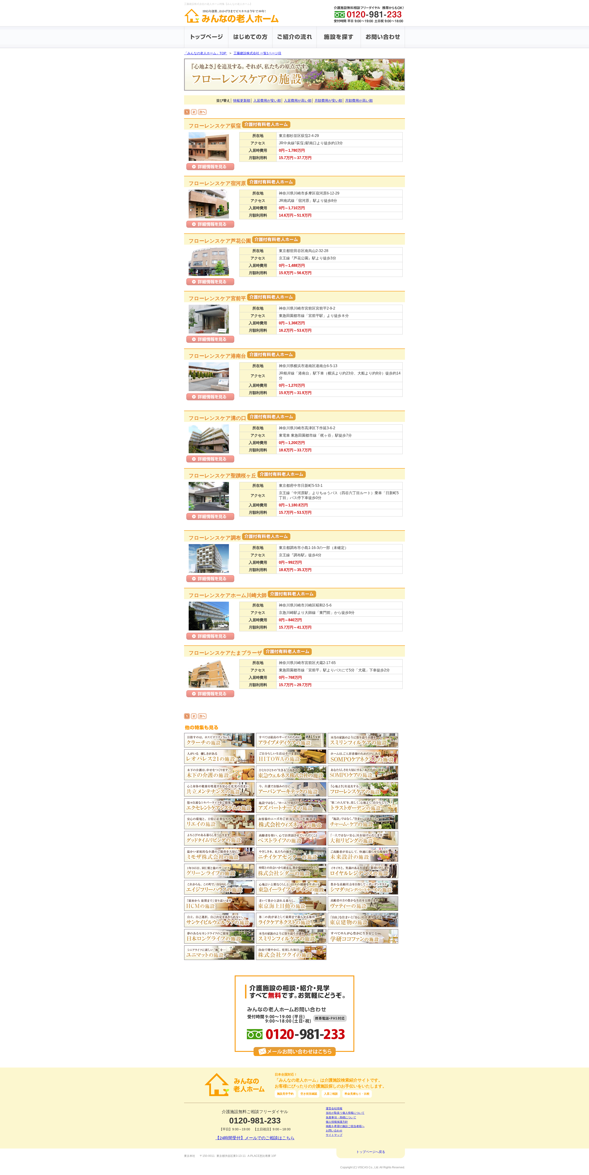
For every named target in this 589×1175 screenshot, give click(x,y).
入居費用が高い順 (298, 100)
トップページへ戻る (370, 1152)
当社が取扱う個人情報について (345, 1112)
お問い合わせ (334, 1130)
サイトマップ (334, 1135)
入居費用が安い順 (267, 100)
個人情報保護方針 (337, 1121)
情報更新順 (241, 100)
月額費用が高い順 (359, 100)
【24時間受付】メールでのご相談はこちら (254, 1138)
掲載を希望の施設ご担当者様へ (345, 1126)
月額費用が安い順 (328, 100)
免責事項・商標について (341, 1117)
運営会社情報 (334, 1108)
